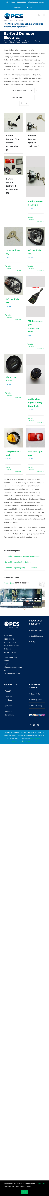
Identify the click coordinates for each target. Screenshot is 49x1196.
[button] (30, 598)
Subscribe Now (32, 604)
